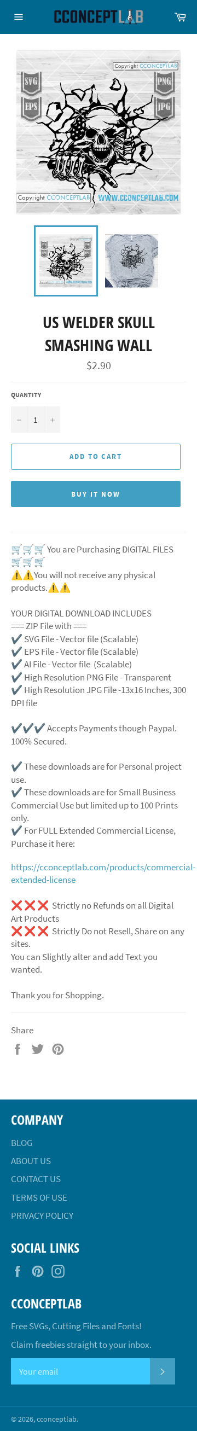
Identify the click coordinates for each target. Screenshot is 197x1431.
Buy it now (95, 494)
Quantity (26, 395)
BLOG (21, 1143)
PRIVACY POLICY (42, 1215)
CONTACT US (36, 1179)
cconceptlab (57, 1419)
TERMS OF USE (39, 1197)
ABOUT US (31, 1161)
